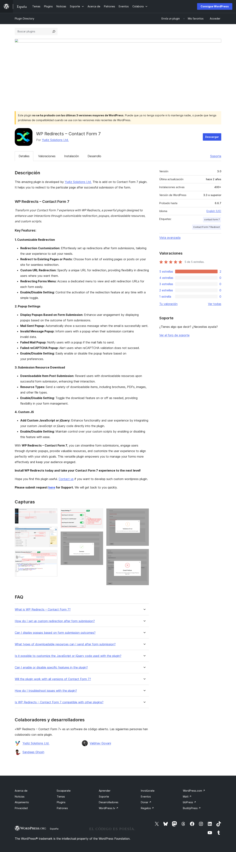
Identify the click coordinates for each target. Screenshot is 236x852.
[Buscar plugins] (54, 31)
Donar (146, 802)
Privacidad (21, 808)
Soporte (215, 156)
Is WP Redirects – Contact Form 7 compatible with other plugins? (59, 702)
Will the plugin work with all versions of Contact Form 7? (53, 679)
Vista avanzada (170, 237)
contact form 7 (212, 219)
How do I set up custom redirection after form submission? (55, 621)
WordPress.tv (108, 808)
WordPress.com (194, 790)
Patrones (62, 808)
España (54, 828)
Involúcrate (148, 790)
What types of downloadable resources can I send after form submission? (65, 644)
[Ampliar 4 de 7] (98, 513)
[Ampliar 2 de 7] (52, 531)
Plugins (61, 802)
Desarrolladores (108, 802)
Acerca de (21, 790)
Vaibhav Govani (100, 743)
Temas (61, 796)
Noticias (20, 796)
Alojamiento (22, 802)
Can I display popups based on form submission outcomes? (55, 632)
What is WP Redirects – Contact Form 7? (43, 609)
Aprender (104, 790)
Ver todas (214, 304)
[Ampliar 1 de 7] (52, 513)
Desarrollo (94, 156)
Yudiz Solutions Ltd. (55, 140)
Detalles (24, 156)
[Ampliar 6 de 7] (144, 513)
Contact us (66, 479)
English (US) (213, 211)
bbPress (189, 802)
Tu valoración (168, 304)
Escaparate (64, 790)
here (51, 487)
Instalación (71, 156)
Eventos (146, 796)
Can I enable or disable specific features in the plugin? (51, 667)
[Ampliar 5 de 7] (98, 536)
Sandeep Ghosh (33, 752)
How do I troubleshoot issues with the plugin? (46, 690)
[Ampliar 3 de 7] (52, 555)
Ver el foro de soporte (174, 335)
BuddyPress (192, 808)
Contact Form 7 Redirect (206, 227)
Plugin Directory (24, 18)
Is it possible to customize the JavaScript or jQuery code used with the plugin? (68, 656)
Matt (187, 796)
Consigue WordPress (215, 6)
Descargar (212, 136)
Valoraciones (46, 156)
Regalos (147, 808)
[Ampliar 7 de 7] (144, 554)
